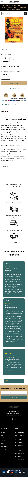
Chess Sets (18, 439)
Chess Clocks (19, 448)
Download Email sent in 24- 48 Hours (14, 69)
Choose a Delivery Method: (10, 66)
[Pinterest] (15, 104)
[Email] (6, 104)
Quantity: (4, 75)
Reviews (3, 438)
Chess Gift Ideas (19, 462)
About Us (3, 440)
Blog (2, 443)
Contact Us (4, 446)
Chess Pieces (19, 442)
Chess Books (18, 456)
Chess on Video (19, 453)
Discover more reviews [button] (14, 381)
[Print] (9, 104)
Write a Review (5, 49)
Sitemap (3, 449)
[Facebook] (2, 104)
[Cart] (25, 2)
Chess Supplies (19, 459)
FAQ (2, 435)
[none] (14, 30)
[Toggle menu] (2, 2)
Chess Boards (19, 445)
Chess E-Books (19, 451)
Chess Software (19, 432)
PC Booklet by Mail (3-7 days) (12, 71)
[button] (14, 89)
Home (3, 432)
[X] (12, 104)
